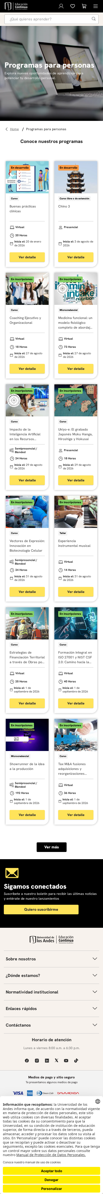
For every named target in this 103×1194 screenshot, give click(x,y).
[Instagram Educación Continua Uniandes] (37, 1060)
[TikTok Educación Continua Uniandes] (76, 1060)
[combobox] (52, 19)
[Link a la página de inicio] (15, 129)
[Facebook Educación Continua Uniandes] (27, 1060)
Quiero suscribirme (41, 909)
